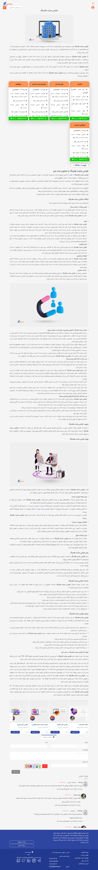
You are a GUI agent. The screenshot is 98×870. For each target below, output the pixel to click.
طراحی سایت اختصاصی (81, 858)
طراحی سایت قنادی (62, 725)
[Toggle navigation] (93, 3)
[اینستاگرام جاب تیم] (33, 860)
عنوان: (86, 742)
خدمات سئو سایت (65, 603)
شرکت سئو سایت (83, 725)
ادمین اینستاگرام (83, 864)
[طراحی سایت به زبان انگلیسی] (39, 711)
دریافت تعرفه (21, 845)
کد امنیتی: (85, 762)
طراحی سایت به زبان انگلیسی (40, 725)
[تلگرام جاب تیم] (39, 860)
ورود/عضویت (84, 852)
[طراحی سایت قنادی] (58, 711)
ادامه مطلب (75, 732)
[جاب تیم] (7, 3)
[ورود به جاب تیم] (92, 7)
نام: (47, 742)
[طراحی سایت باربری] (19, 711)
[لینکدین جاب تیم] (28, 860)
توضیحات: (85, 750)
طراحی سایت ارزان (43, 509)
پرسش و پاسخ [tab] (48, 737)
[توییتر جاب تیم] (23, 860)
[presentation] (87, 717)
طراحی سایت (84, 855)
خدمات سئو (85, 861)
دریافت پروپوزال (21, 842)
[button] (79, 165)
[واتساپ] (18, 860)
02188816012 (53, 858)
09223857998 (53, 861)
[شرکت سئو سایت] (78, 711)
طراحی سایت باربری (22, 725)
